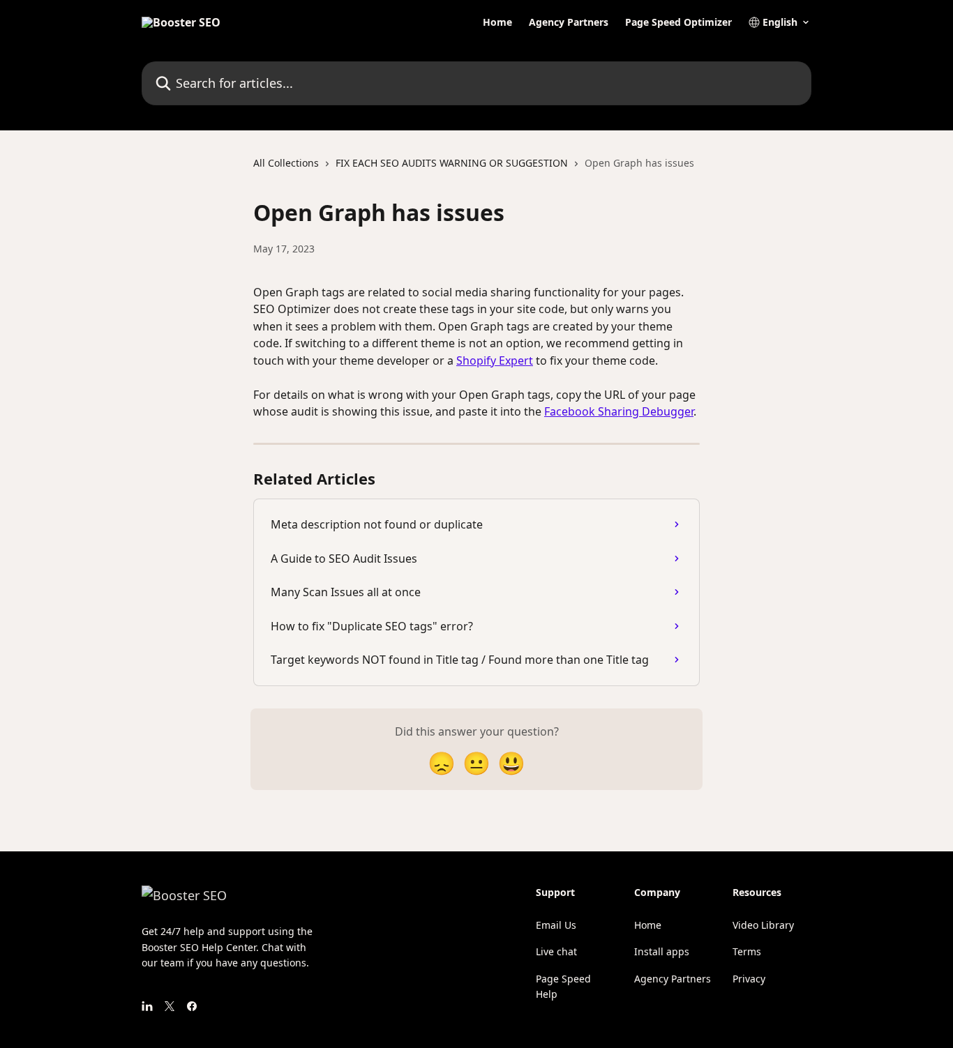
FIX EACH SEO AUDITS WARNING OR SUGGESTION (452, 162)
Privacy (749, 978)
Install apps (661, 951)
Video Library (763, 925)
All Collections (286, 162)
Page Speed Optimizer (678, 22)
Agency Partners (568, 22)
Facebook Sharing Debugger (618, 411)
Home (497, 22)
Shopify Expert (494, 360)
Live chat (556, 951)
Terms (747, 951)
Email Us (556, 925)
